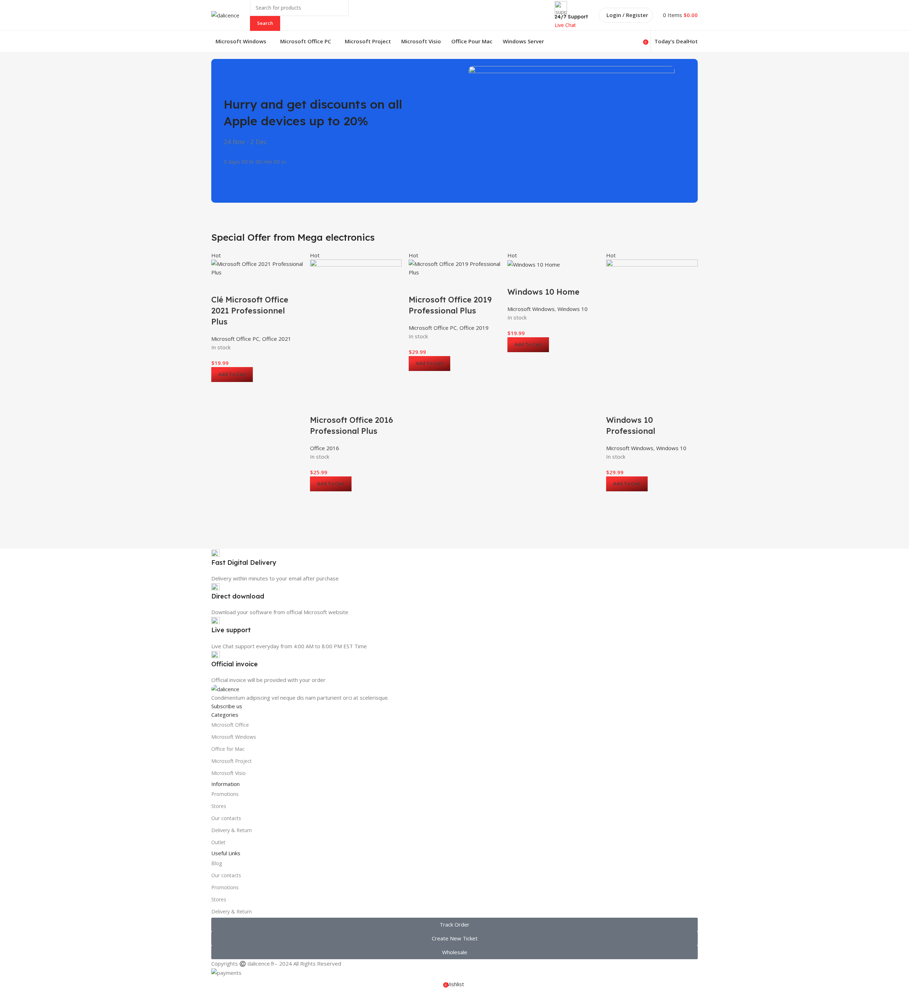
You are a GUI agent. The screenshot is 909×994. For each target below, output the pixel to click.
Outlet (218, 842)
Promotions (225, 794)
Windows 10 (572, 308)
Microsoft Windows (531, 308)
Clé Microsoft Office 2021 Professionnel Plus (249, 311)
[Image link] (225, 688)
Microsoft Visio (228, 773)
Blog (216, 863)
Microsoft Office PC (235, 338)
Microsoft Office (230, 724)
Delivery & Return (231, 830)
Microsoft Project (231, 761)
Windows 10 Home (543, 292)
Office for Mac (228, 749)
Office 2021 (276, 338)
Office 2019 (474, 327)
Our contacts (226, 818)
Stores (218, 806)
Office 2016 (324, 448)
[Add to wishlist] (220, 285)
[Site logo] (225, 14)
